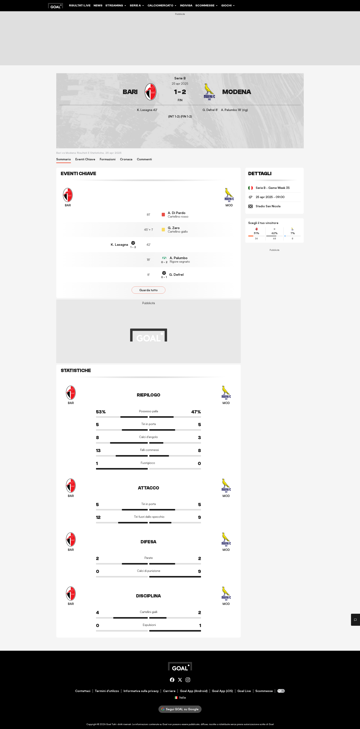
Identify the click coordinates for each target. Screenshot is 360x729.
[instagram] (188, 680)
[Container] (109, 92)
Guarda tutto (148, 290)
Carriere (169, 691)
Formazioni (108, 159)
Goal (108, 724)
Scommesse (264, 691)
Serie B (180, 78)
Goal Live (244, 691)
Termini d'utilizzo (107, 691)
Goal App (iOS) (222, 691)
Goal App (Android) (194, 691)
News (98, 5)
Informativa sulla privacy (141, 691)
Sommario (63, 159)
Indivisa (186, 5)
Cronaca (126, 159)
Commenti (144, 159)
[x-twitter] (180, 680)
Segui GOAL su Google (182, 709)
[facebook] (172, 680)
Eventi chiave (85, 159)
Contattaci (82, 691)
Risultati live (80, 5)
